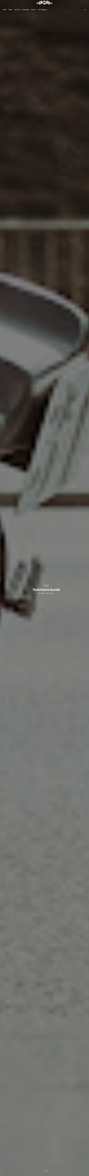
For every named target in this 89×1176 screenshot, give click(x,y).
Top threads (42, 9)
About (11, 9)
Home (4, 9)
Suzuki (46, 585)
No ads (33, 9)
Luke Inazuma (41, 593)
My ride (17, 9)
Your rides (25, 9)
